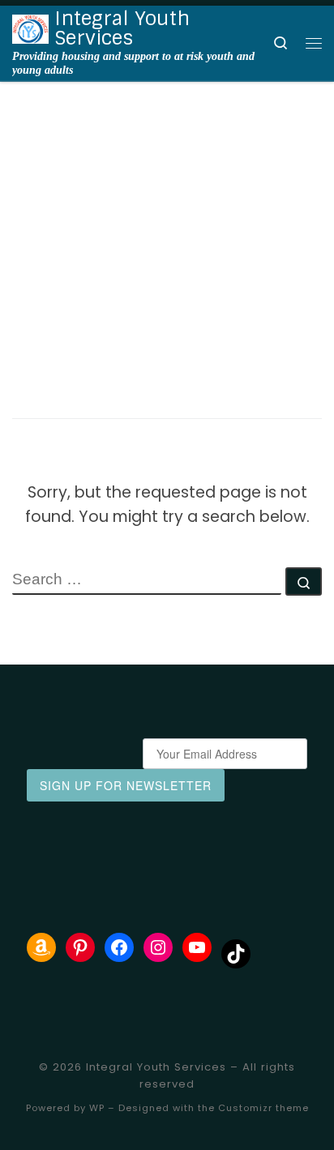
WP (97, 1107)
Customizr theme (263, 1107)
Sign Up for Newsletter (126, 785)
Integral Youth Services (156, 1067)
